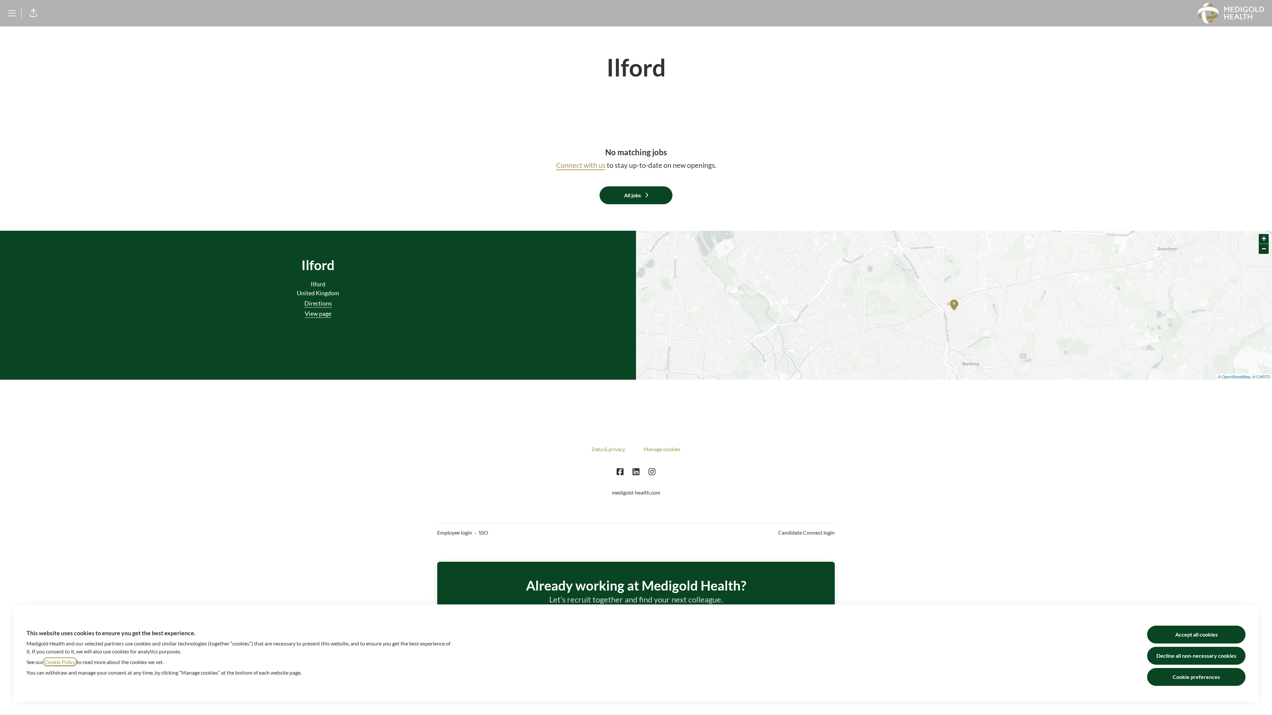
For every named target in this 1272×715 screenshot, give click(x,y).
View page (318, 313)
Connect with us (581, 165)
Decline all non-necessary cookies (1196, 655)
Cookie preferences (1196, 677)
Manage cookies (662, 449)
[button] (33, 13)
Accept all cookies (1196, 634)
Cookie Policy (60, 662)
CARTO (1263, 376)
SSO (483, 532)
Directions (318, 303)
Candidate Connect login (806, 532)
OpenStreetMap (1236, 376)
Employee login (454, 532)
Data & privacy (608, 449)
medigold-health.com (636, 492)
